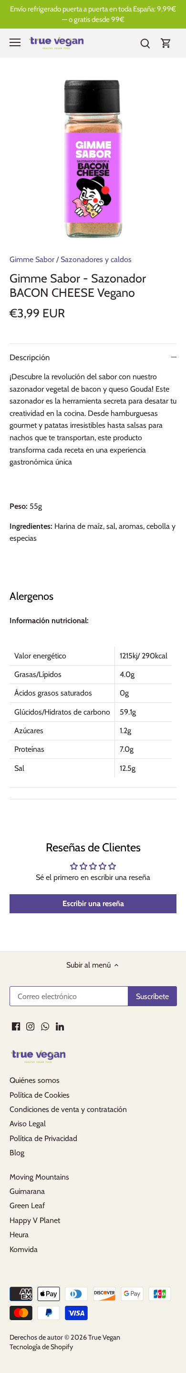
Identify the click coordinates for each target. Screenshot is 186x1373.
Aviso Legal (28, 1123)
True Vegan (104, 1337)
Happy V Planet (35, 1220)
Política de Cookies (40, 1095)
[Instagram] (30, 1025)
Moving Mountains (39, 1176)
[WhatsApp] (45, 1025)
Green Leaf (27, 1205)
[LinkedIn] (60, 1025)
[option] (93, 159)
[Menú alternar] (15, 42)
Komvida (24, 1249)
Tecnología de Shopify (41, 1347)
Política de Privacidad (43, 1138)
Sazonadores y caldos (96, 259)
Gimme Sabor (32, 259)
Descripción (30, 357)
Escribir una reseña (93, 903)
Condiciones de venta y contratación (68, 1109)
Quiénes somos (35, 1080)
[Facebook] (16, 1025)
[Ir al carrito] (166, 43)
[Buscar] (144, 43)
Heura (19, 1234)
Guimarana (27, 1191)
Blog (17, 1152)
